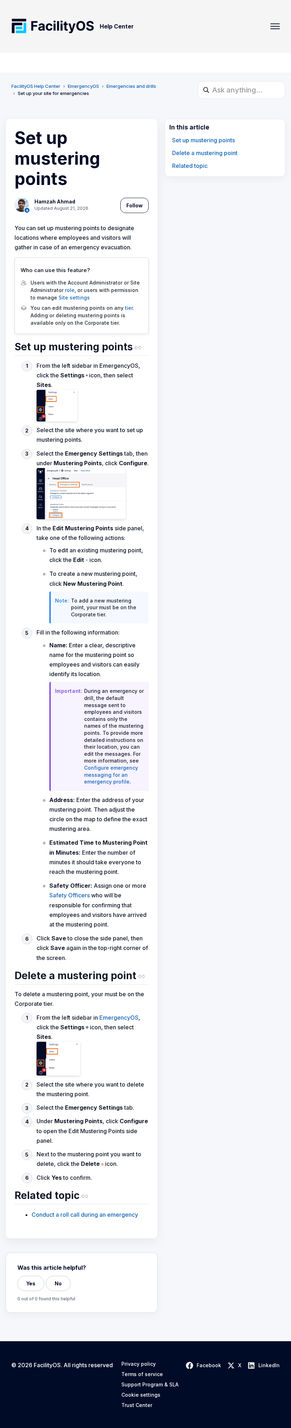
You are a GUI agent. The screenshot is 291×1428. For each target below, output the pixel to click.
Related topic (190, 165)
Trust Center (136, 1405)
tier (129, 308)
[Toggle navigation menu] (275, 26)
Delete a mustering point (204, 152)
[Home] (52, 26)
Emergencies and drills (131, 86)
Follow (134, 205)
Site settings (74, 297)
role (70, 290)
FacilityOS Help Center (35, 86)
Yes (30, 1283)
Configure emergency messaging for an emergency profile (111, 775)
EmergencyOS (83, 86)
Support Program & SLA (150, 1384)
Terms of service (142, 1374)
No (58, 1283)
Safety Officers (69, 895)
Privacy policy (138, 1364)
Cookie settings (140, 1395)
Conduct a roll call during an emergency (85, 1214)
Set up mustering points (203, 140)
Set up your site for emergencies (53, 93)
